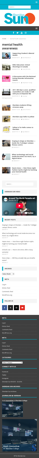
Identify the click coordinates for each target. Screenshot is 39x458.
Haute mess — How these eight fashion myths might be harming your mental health (24, 170)
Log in (4, 284)
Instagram (5, 378)
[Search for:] (19, 7)
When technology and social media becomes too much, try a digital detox (24, 156)
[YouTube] (21, 33)
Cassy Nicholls (26, 69)
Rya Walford (26, 119)
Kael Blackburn (27, 57)
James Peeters (27, 109)
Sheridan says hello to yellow (23, 117)
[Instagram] (25, 33)
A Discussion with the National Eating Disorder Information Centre (24, 78)
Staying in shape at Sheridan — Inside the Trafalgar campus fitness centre (23, 143)
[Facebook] (13, 33)
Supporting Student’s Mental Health (23, 54)
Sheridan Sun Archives (9, 391)
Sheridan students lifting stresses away (21, 106)
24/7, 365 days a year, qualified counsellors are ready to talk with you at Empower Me (23, 92)
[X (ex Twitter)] (10, 307)
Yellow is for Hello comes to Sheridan (22, 128)
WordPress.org (7, 295)
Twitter (4, 375)
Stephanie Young (27, 82)
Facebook (5, 372)
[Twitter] (17, 33)
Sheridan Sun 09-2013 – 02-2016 (12, 382)
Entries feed (6, 288)
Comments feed (7, 292)
